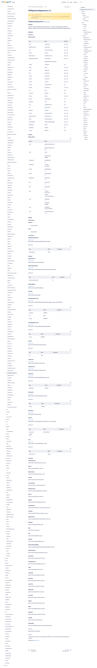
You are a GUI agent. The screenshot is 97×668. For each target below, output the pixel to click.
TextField (8, 170)
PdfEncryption (9, 30)
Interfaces (85, 26)
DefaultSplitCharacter (10, 21)
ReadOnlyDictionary (8, 604)
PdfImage (9, 173)
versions (5, 665)
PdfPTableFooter (10, 6)
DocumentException (9, 502)
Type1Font (9, 137)
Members (83, 13)
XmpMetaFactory (8, 585)
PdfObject (9, 79)
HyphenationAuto (10, 226)
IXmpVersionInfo (8, 592)
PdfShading (9, 312)
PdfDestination (9, 392)
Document (8, 482)
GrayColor (9, 280)
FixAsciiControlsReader (9, 614)
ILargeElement (8, 487)
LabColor (8, 165)
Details (83, 22)
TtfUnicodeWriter (10, 35)
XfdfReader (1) (9, 40)
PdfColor (8, 207)
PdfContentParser (10, 175)
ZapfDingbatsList (9, 480)
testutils (6, 558)
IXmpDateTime (7, 582)
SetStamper (85, 62)
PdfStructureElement (10, 302)
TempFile (84, 133)
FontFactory (8, 463)
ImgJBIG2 (8, 494)
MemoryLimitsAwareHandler (12, 407)
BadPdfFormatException (11, 234)
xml (6, 414)
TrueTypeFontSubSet (10, 114)
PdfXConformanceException (12, 273)
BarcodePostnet (10, 182)
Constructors (85, 30)
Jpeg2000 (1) (8, 453)
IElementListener (9, 546)
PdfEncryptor (9, 55)
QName (6, 643)
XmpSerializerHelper (8, 648)
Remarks (85, 139)
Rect (84, 105)
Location (84, 86)
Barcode (8, 168)
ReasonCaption (85, 84)
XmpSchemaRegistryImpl (9, 626)
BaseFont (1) (9, 346)
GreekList (7, 526)
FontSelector (9, 221)
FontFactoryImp (8, 441)
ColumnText (9, 329)
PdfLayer (8, 197)
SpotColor (9, 241)
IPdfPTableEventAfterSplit (11, 18)
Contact (84, 92)
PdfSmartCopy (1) (10, 370)
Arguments (86, 41)
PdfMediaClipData (10, 140)
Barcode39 (9, 192)
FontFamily (8, 555)
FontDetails (9, 62)
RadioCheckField (10, 275)
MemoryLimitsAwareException (11, 163)
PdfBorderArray (9, 390)
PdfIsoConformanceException (11, 90)
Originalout (85, 131)
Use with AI (67, 6)
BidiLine (8, 265)
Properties (84, 15)
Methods (84, 18)
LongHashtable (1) (10, 142)
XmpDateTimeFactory (8, 565)
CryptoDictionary (86, 96)
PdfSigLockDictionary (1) (11, 13)
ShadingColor (9, 348)
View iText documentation (56, 16)
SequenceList (9, 246)
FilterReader (7, 599)
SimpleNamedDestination (11, 309)
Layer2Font (85, 122)
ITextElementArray (9, 455)
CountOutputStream (8, 631)
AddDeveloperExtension (87, 39)
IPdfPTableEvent (10, 72)
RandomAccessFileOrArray (11, 50)
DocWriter (8, 531)
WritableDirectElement (10, 514)
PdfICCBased (9, 229)
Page (84, 103)
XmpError (6, 575)
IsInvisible (85, 45)
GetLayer (84, 54)
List (7, 470)
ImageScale (85, 118)
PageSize (7, 468)
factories (7, 419)
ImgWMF (7, 497)
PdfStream (9, 253)
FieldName (85, 101)
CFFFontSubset (9, 263)
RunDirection (85, 124)
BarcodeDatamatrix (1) (11, 16)
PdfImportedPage (10, 97)
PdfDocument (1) (10, 353)
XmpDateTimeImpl (8, 621)
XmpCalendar (7, 572)
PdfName (9, 150)
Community (75, 2)
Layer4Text (85, 126)
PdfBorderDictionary (10, 159)
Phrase (7, 519)
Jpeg (7, 492)
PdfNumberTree (10, 119)
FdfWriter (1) (9, 299)
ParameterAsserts (8, 619)
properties (6, 563)
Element (7, 438)
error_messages (9, 416)
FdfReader (9, 358)
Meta (7, 429)
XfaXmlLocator (9, 285)
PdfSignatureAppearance (87, 32)
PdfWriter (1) (9, 152)
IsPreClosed (85, 69)
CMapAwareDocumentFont (11, 290)
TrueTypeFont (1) (10, 292)
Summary (85, 137)
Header (7, 538)
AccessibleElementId (9, 431)
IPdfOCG (8, 282)
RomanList (8, 458)
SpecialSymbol (8, 543)
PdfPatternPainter (10, 112)
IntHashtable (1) (10, 365)
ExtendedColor (9, 351)
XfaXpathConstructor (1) (11, 360)
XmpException (7, 587)
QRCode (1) (9, 404)
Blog (68, 2)
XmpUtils (6, 594)
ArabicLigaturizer (10, 202)
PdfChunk (9, 307)
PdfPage (8, 341)
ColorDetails (9, 363)
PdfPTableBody (9, 190)
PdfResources (9, 69)
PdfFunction (9, 129)
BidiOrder (8, 214)
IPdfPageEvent (9, 324)
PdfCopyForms (9, 387)
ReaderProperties (10, 195)
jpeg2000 (7, 426)
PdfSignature (9, 304)
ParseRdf (6, 638)
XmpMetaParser (7, 641)
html (7, 409)
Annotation (8, 553)
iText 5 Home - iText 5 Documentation (37, 6)
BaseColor (8, 436)
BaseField (9, 11)
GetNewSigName (86, 43)
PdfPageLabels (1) (10, 336)
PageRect (85, 107)
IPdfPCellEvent (9, 297)
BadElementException (9, 516)
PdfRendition (9, 268)
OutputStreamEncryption (11, 368)
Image (7, 443)
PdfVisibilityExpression (11, 57)
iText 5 (13, 2)
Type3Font (9, 319)
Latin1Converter (7, 624)
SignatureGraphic (86, 111)
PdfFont (8, 270)
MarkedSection (8, 460)
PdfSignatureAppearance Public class (87, 9)
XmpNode (6, 650)
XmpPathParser (7, 658)
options (6, 560)
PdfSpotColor (9, 145)
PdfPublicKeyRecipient (11, 338)
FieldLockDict (85, 135)
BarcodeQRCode (10, 212)
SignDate (84, 94)
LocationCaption (86, 88)
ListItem (7, 475)
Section (7, 524)
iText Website (64, 2)
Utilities (7, 465)
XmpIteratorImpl (7, 616)
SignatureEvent (85, 99)
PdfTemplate (9, 84)
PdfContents (9, 326)
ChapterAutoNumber (9, 448)
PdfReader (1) (9, 74)
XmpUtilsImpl (7, 636)
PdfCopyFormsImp (10, 67)
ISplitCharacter (8, 509)
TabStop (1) (8, 485)
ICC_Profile (9, 204)
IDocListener (8, 536)
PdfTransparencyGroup (11, 287)
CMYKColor (9, 248)
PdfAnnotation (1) (10, 236)
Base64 (6, 602)
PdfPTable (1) (9, 33)
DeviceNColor (9, 343)
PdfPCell (8, 399)
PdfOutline (9, 231)
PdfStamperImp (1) (10, 331)
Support (71, 2)
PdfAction (9, 385)
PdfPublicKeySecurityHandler (11, 135)
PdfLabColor (9, 397)
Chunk (7, 507)
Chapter (7, 521)
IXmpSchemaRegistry (8, 580)
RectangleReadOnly (9, 499)
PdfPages (9, 147)
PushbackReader (8, 653)
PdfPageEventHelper (10, 157)
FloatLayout (9, 224)
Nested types (85, 24)
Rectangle (8, 504)
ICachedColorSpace (10, 219)
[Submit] (81, 2)
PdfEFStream (9, 321)
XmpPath (6, 660)
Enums (84, 28)
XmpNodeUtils (7, 609)
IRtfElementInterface (9, 541)
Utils (6, 611)
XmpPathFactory (8, 570)
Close (84, 75)
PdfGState (9, 38)
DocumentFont (9, 209)
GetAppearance (85, 60)
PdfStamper (9, 124)
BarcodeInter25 (9, 117)
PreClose (84, 71)
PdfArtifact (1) (9, 187)
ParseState (7, 633)
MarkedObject (8, 446)
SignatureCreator (86, 90)
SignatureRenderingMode (87, 109)
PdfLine (8, 28)
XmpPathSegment (8, 655)
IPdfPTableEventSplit (10, 260)
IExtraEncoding (9, 23)
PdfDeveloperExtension (11, 60)
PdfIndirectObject (10, 314)
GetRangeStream (86, 37)
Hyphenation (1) (10, 402)
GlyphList (8, 180)
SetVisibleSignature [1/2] (87, 47)
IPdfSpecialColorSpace (11, 382)
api (6, 421)
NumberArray (9, 377)
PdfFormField (9, 185)
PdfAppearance (9, 77)
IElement (7, 548)
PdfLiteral (9, 52)
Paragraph (8, 533)
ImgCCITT (8, 477)
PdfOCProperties (10, 107)
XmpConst (7, 577)
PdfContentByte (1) (10, 251)
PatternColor (9, 45)
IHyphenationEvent (10, 95)
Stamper (84, 128)
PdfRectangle (9, 100)
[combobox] (88, 2)
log (6, 424)
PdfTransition (9, 105)
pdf (45, 6)
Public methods (85, 20)
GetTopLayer (85, 58)
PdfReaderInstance (10, 375)
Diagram (83, 11)
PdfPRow (8, 243)
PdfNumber (9, 258)
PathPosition (7, 663)
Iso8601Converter (8, 597)
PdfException (9, 380)
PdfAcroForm (9, 122)
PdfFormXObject (10, 102)
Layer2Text (85, 120)
